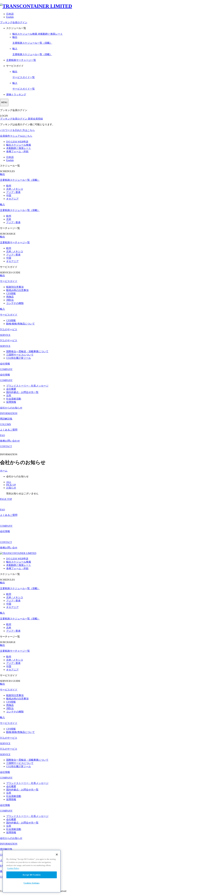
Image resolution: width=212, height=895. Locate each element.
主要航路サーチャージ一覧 (21, 60)
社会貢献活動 (13, 398)
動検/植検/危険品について (20, 323)
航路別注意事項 (15, 287)
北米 (8, 219)
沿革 (8, 395)
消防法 (10, 300)
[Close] (56, 854)
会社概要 (11, 389)
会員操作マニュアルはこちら (16, 136)
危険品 (10, 296)
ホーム (3, 470)
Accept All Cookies (32, 875)
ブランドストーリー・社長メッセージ (27, 385)
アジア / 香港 (13, 192)
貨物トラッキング (16, 94)
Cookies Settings (32, 883)
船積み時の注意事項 (17, 290)
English (10, 17)
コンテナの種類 (15, 303)
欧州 (8, 185)
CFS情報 (11, 293)
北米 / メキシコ (14, 189)
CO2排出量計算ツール (18, 358)
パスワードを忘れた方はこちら (17, 130)
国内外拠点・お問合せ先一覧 (22, 392)
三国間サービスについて (20, 354)
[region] (31, 871)
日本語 (10, 14)
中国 (8, 195)
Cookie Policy (13, 868)
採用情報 (11, 402)
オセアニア (12, 198)
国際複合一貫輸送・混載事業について (27, 351)
